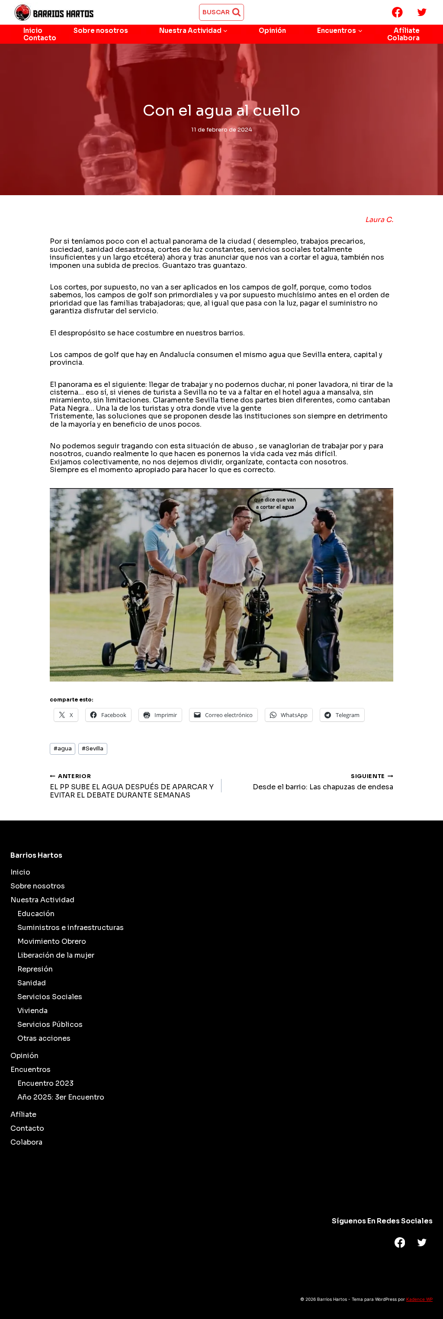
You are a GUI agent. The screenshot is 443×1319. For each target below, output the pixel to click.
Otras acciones (44, 1038)
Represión (35, 969)
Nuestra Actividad (42, 899)
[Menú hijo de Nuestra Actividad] (193, 30)
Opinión (272, 30)
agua (63, 748)
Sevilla (92, 748)
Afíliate (407, 30)
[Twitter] (422, 12)
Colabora (403, 38)
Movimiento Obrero (51, 941)
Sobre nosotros (101, 30)
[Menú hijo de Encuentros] (340, 30)
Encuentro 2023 (45, 1083)
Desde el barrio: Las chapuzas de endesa (323, 782)
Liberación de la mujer (55, 955)
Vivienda (32, 1010)
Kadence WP (419, 1299)
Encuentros (30, 1069)
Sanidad (31, 983)
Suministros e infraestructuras (70, 927)
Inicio (32, 30)
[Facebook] (397, 12)
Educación (36, 913)
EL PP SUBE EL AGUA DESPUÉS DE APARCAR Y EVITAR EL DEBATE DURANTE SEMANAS (132, 786)
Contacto (39, 38)
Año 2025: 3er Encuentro (60, 1097)
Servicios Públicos (50, 1024)
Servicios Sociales (49, 996)
